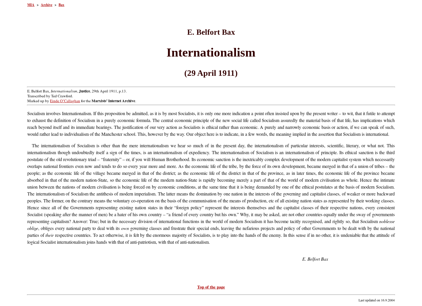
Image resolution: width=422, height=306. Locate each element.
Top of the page (211, 287)
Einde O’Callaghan (65, 100)
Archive (46, 4)
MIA (30, 4)
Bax (61, 4)
